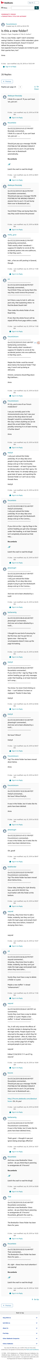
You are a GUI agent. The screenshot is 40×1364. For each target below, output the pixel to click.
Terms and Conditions (32, 1349)
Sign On (31, 2)
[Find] (37, 7)
